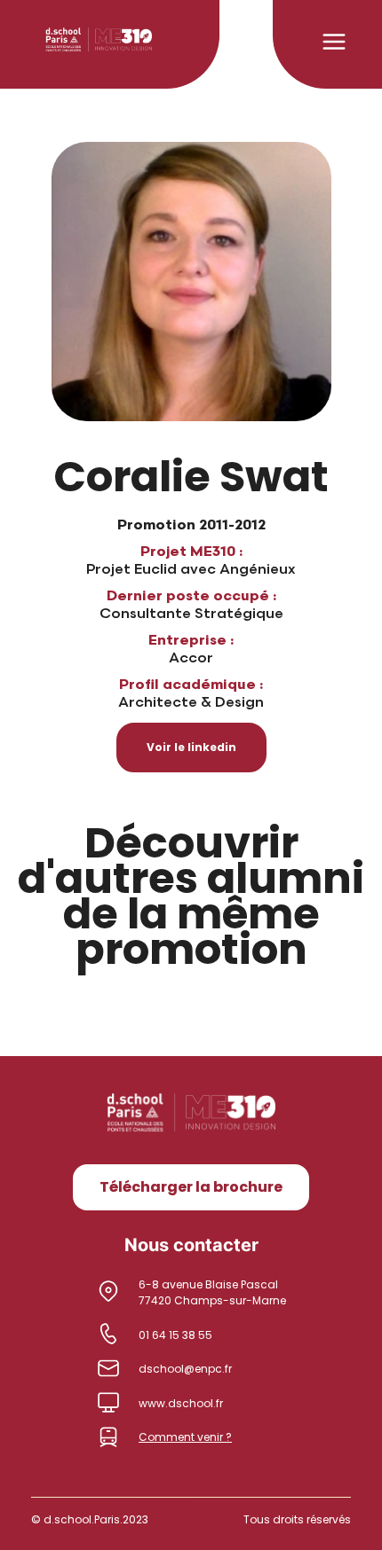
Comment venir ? (185, 1436)
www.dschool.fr (181, 1403)
